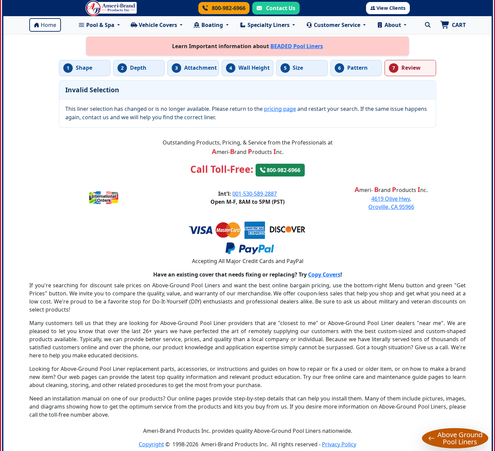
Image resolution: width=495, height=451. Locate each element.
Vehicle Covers (157, 25)
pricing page (280, 108)
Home (48, 25)
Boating (212, 25)
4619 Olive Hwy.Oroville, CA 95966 (391, 203)
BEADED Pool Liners (296, 46)
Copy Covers (324, 274)
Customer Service (337, 25)
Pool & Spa (100, 25)
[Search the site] (427, 25)
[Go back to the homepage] (111, 8)
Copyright (151, 444)
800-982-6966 (227, 8)
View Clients (390, 8)
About (392, 25)
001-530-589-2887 (254, 193)
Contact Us (280, 8)
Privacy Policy (339, 444)
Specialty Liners (268, 25)
